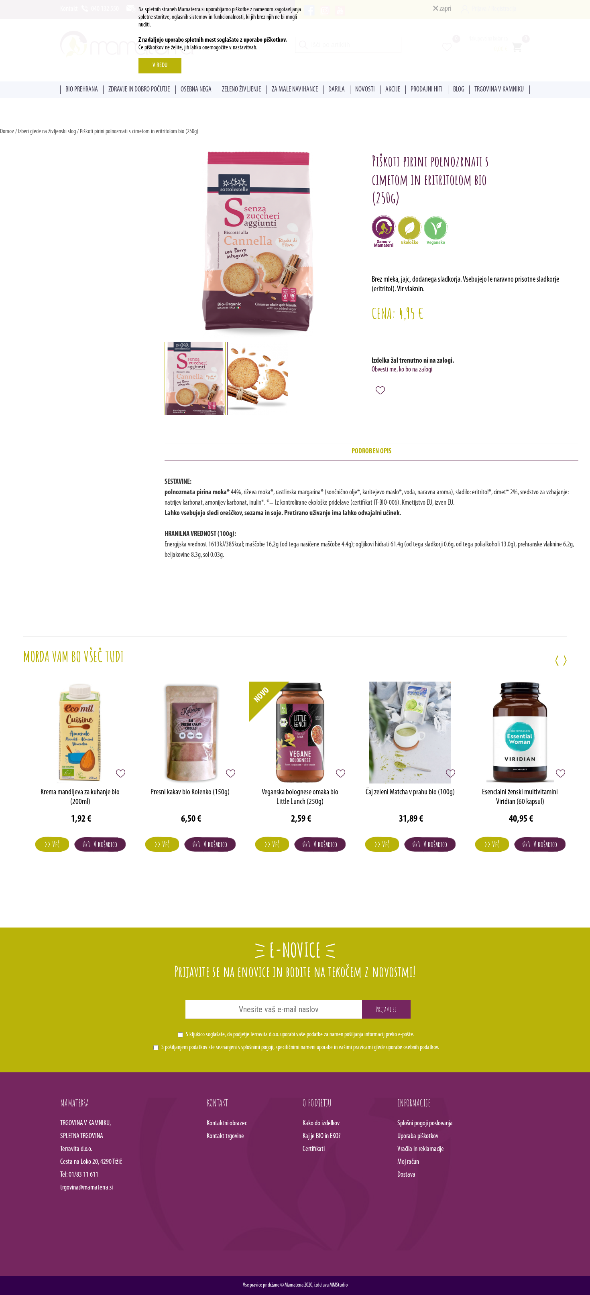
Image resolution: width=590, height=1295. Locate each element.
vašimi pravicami (356, 1047)
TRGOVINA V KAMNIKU (499, 89)
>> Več (52, 844)
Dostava (406, 1175)
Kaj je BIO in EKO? (322, 1136)
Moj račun (408, 1162)
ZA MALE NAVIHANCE (295, 89)
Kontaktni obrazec (227, 1123)
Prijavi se (386, 1009)
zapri (445, 9)
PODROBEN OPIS (371, 451)
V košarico (103, 844)
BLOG (458, 89)
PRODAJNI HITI (427, 89)
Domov (7, 131)
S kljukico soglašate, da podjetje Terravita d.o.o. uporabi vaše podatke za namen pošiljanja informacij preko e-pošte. (300, 1034)
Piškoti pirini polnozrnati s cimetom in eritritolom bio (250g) (139, 131)
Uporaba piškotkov (417, 1136)
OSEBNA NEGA (196, 89)
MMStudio (339, 1285)
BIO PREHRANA (81, 89)
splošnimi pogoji (257, 1047)
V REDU (160, 65)
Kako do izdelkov (321, 1123)
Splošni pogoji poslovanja (425, 1123)
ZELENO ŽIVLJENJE (241, 89)
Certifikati (314, 1149)
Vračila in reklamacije (420, 1149)
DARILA (336, 89)
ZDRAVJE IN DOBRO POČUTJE (139, 89)
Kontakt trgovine (225, 1136)
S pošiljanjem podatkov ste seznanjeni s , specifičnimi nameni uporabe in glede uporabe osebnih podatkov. (300, 1047)
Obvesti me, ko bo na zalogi (402, 369)
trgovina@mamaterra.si (86, 1187)
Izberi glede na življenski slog (47, 131)
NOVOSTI (365, 89)
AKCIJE (392, 89)
